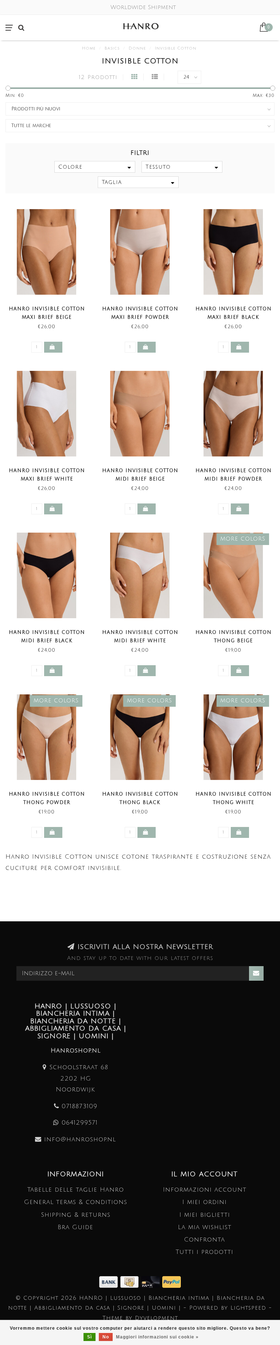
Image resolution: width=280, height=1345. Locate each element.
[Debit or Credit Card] (151, 1281)
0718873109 (79, 1106)
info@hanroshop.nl (80, 1139)
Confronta (204, 1239)
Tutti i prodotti (204, 1251)
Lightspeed (248, 1308)
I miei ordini (204, 1202)
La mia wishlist (205, 1227)
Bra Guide (75, 1227)
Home (89, 48)
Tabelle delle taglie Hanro (75, 1189)
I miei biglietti (204, 1214)
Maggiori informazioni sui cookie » (157, 1337)
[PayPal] (171, 1281)
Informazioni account (204, 1189)
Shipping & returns (75, 1214)
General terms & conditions (75, 1202)
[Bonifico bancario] (109, 1281)
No (105, 1337)
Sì (89, 1337)
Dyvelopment (156, 1318)
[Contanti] (130, 1281)
